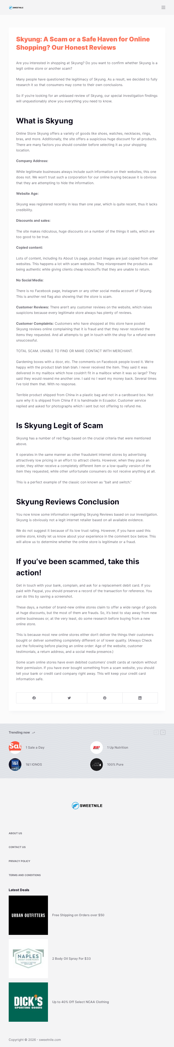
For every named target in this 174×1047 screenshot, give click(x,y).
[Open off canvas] (163, 7)
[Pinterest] (105, 698)
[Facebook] (34, 698)
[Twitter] (69, 698)
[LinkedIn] (140, 698)
